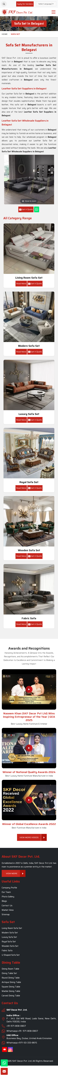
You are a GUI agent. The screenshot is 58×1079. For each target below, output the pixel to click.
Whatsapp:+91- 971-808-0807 (22, 1031)
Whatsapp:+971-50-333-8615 (21, 1043)
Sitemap (6, 914)
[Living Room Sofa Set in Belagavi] (29, 248)
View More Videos (29, 837)
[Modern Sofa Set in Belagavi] (29, 317)
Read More (21, 283)
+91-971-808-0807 (16, 1026)
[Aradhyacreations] (4, 4)
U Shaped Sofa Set (11, 955)
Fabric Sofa (29, 618)
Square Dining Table (11, 986)
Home (4, 34)
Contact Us (7, 905)
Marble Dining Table (11, 991)
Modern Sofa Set (29, 345)
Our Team (6, 892)
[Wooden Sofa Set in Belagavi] (29, 521)
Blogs (4, 901)
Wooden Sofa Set (29, 550)
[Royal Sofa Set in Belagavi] (29, 453)
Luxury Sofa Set (29, 414)
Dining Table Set (9, 973)
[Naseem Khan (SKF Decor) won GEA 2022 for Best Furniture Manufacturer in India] (29, 799)
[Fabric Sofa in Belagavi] (29, 589)
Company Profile (9, 887)
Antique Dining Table (11, 982)
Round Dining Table (11, 977)
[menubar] (53, 12)
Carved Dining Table (11, 995)
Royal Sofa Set (28, 482)
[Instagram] (10, 1049)
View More (11, 873)
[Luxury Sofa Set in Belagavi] (29, 385)
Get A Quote (36, 283)
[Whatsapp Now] (36, 209)
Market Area (8, 910)
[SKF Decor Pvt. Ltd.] (17, 12)
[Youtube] (4, 1049)
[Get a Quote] (4, 1071)
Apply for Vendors (25, 3)
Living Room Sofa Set (29, 277)
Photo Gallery (8, 896)
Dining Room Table (10, 968)
